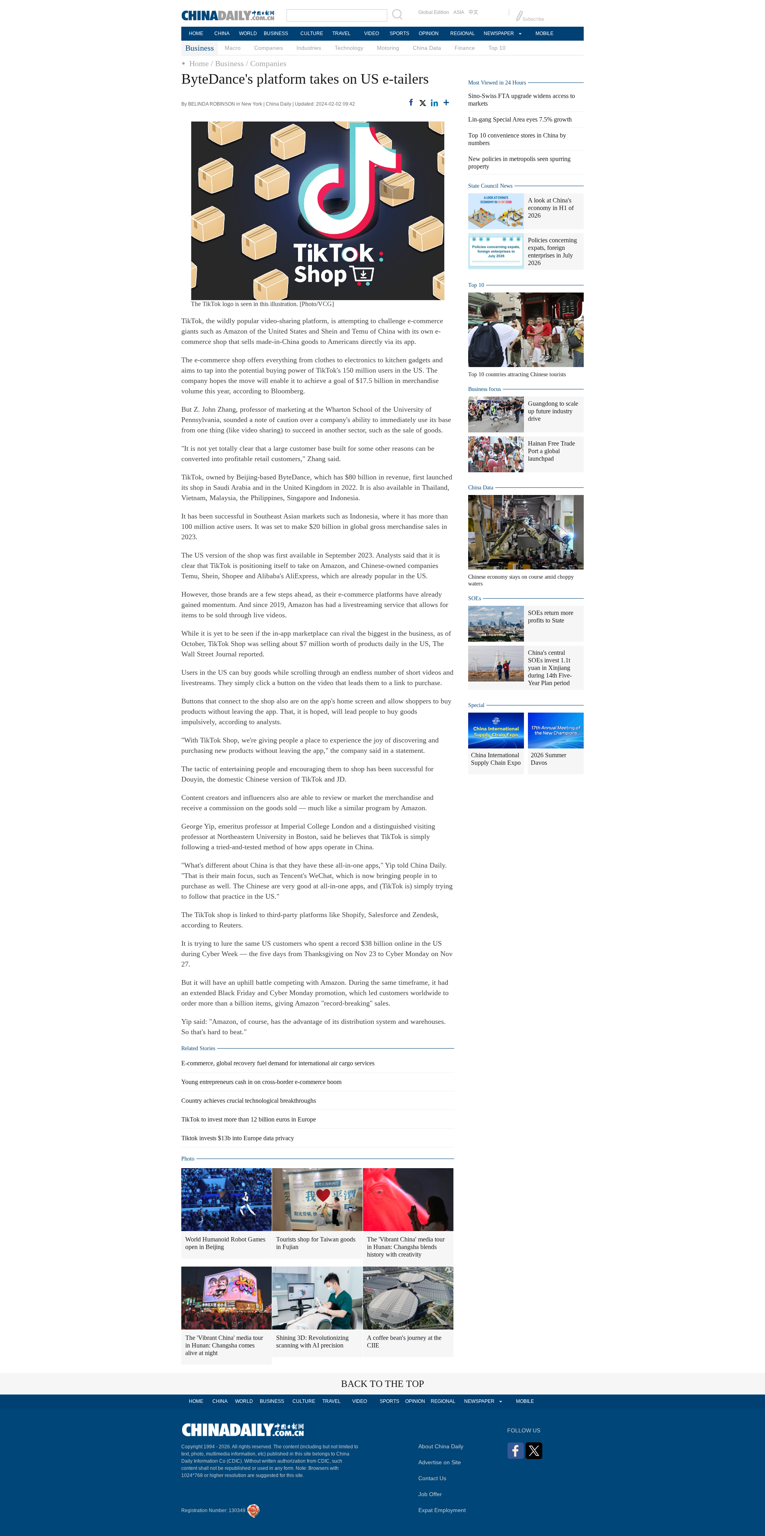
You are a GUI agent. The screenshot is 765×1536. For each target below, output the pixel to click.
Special (476, 705)
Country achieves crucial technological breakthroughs (248, 1100)
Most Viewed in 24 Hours (497, 83)
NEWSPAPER (498, 33)
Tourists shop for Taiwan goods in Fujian (315, 1243)
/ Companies (266, 63)
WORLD (248, 33)
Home (199, 63)
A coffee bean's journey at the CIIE (404, 1341)
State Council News (490, 186)
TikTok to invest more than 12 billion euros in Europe (248, 1119)
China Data (427, 48)
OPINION (429, 33)
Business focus (484, 389)
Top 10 (497, 48)
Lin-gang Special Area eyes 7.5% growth (520, 119)
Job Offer (430, 1494)
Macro (233, 48)
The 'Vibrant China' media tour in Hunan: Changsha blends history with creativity (406, 1247)
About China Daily (440, 1446)
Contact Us (432, 1478)
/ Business (227, 63)
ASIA (458, 12)
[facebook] (411, 102)
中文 (473, 12)
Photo (187, 1159)
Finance (465, 48)
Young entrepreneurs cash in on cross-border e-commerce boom (261, 1081)
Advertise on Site (439, 1462)
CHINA (222, 33)
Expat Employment (442, 1510)
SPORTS (399, 33)
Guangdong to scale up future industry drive (553, 411)
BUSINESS (276, 33)
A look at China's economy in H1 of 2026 (551, 208)
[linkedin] (434, 103)
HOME (196, 33)
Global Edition (433, 12)
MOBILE (544, 33)
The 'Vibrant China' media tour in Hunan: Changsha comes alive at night (224, 1345)
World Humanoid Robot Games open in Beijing (225, 1243)
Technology (349, 48)
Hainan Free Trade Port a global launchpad (551, 451)
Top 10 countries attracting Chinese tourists (517, 374)
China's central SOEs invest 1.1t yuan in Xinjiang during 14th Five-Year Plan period (550, 667)
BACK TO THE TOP (382, 1384)
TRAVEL (341, 33)
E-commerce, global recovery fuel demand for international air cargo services (278, 1063)
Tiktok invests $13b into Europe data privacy (237, 1138)
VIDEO (371, 33)
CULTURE (311, 33)
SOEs (474, 598)
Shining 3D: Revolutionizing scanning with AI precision (312, 1341)
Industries (308, 48)
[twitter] (422, 103)
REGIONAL (462, 33)
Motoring (388, 48)
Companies (268, 48)
